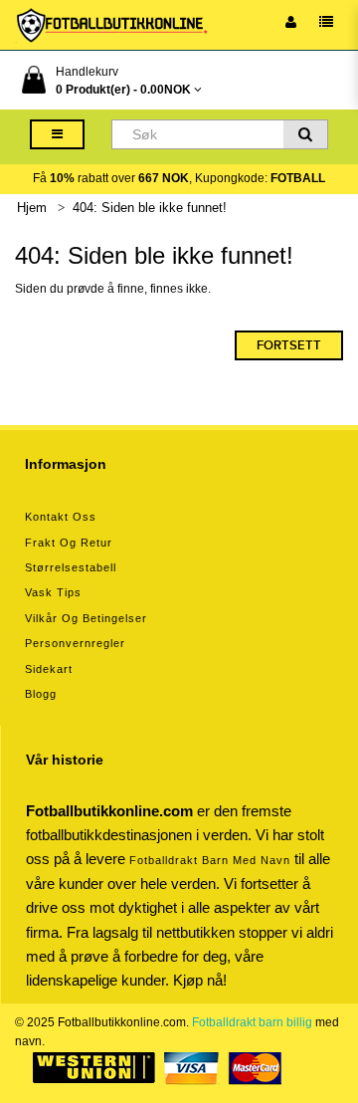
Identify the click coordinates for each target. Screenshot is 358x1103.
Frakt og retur (68, 543)
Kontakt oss (60, 517)
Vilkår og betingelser (86, 618)
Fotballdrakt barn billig (252, 1022)
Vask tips (53, 592)
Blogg (41, 694)
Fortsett (289, 345)
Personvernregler (75, 643)
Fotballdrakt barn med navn (209, 860)
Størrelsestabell (70, 567)
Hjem (32, 207)
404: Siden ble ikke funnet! (150, 207)
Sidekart (49, 669)
